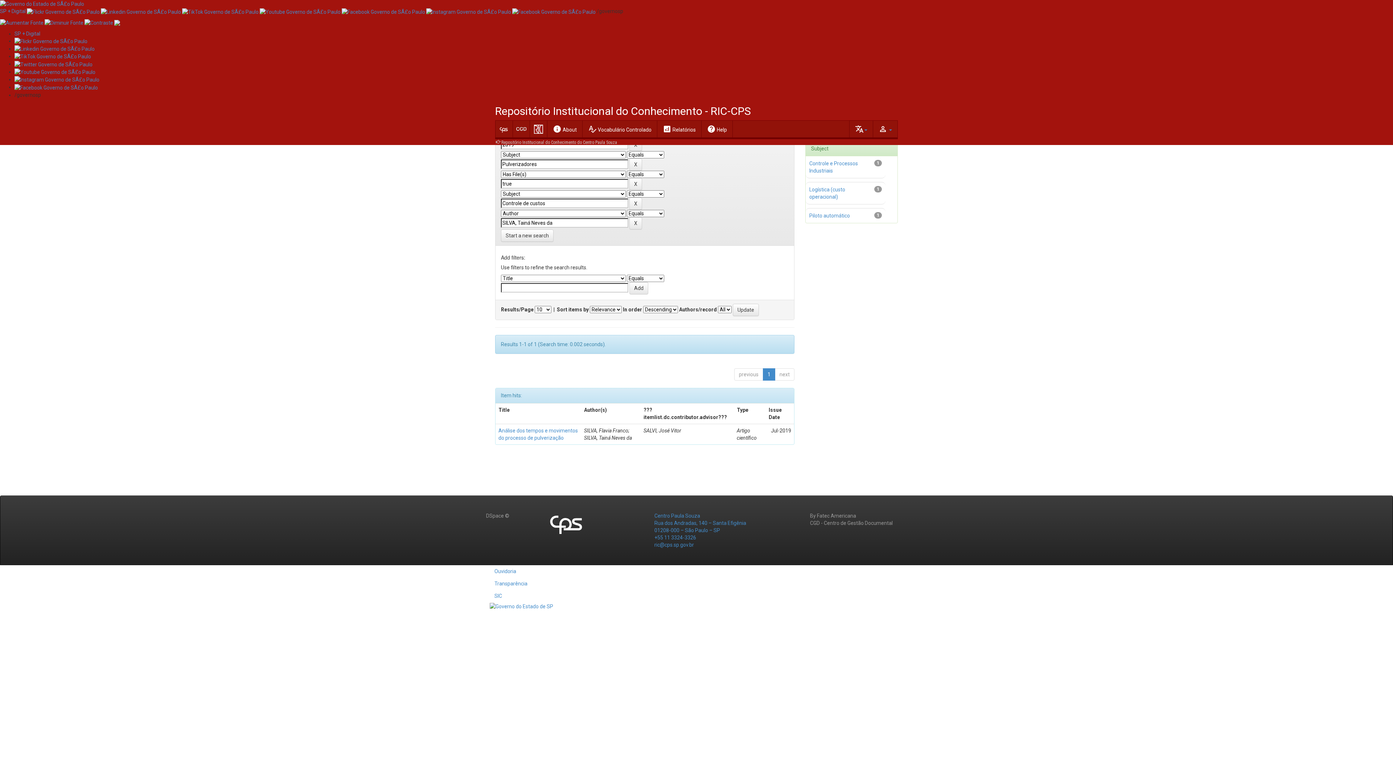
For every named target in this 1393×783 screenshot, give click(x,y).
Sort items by (573, 309)
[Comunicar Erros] (117, 22)
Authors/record (698, 309)
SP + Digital (13, 11)
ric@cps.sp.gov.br (674, 545)
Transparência (510, 584)
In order (632, 309)
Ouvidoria (505, 571)
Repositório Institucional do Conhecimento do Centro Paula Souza (559, 142)
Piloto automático (829, 216)
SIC (498, 596)
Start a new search (527, 236)
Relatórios (679, 129)
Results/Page (517, 309)
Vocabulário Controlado (620, 129)
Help (717, 129)
